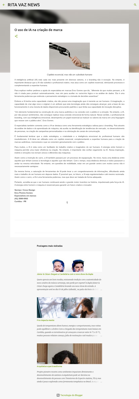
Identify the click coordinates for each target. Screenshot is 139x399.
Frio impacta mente (45, 320)
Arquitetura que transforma (49, 366)
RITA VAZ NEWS (24, 4)
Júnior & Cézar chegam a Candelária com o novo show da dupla (65, 274)
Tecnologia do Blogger (71, 395)
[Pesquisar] (43, 4)
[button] (16, 36)
